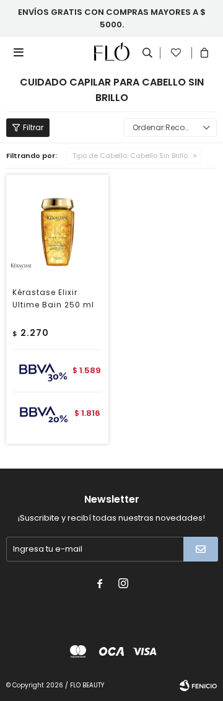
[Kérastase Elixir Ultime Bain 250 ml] (57, 226)
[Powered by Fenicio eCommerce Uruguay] (198, 685)
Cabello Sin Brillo (130, 156)
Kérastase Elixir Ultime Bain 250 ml (53, 298)
